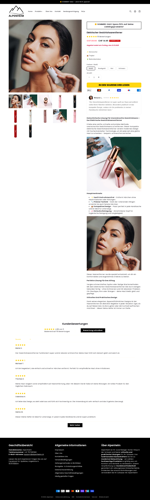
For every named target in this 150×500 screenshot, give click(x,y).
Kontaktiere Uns (61, 456)
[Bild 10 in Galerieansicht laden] (75, 116)
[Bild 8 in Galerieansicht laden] (45, 116)
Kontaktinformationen (83, 497)
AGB (73, 497)
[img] (20, 345)
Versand (94, 497)
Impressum (59, 450)
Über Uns (58, 453)
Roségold (102, 68)
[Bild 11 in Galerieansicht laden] (15, 131)
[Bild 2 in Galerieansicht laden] (30, 101)
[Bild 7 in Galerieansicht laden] (30, 116)
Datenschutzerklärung (64, 470)
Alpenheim (50, 497)
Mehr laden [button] (75, 425)
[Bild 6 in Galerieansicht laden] (15, 116)
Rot (112, 68)
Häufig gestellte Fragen (64, 476)
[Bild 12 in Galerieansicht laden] (30, 131)
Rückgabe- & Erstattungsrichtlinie (68, 466)
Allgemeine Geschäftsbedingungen (69, 473)
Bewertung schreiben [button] (93, 330)
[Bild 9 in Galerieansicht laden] (60, 116)
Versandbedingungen (63, 460)
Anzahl (89, 73)
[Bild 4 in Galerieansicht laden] (60, 101)
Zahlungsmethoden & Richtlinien (68, 463)
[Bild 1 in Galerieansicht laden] (15, 101)
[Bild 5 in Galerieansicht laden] (75, 101)
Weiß (91, 68)
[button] (39, 11)
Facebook (13, 461)
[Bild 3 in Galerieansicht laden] (45, 101)
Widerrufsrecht (104, 497)
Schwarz (122, 68)
